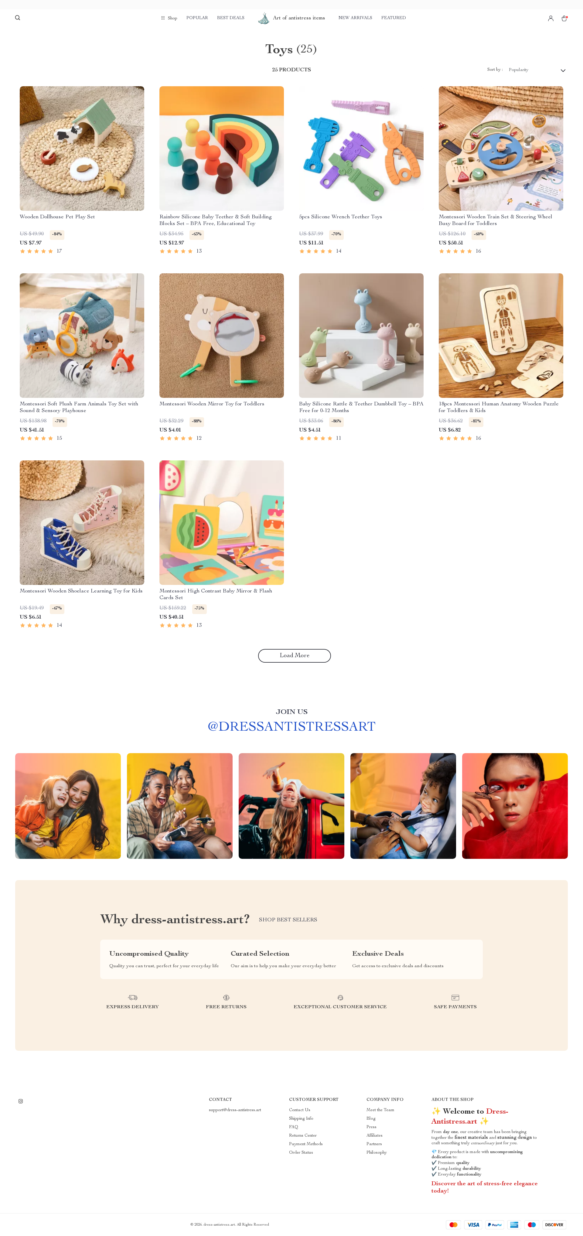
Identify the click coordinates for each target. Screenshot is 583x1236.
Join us (292, 712)
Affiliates (375, 1136)
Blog (371, 1119)
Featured (393, 18)
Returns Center (303, 1136)
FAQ (293, 1127)
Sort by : (495, 70)
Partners (374, 1144)
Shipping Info (301, 1119)
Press (372, 1127)
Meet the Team (380, 1110)
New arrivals (355, 18)
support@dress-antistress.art (235, 1110)
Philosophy (377, 1153)
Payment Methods (306, 1144)
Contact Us (299, 1110)
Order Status (301, 1153)
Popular (197, 18)
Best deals (230, 18)
